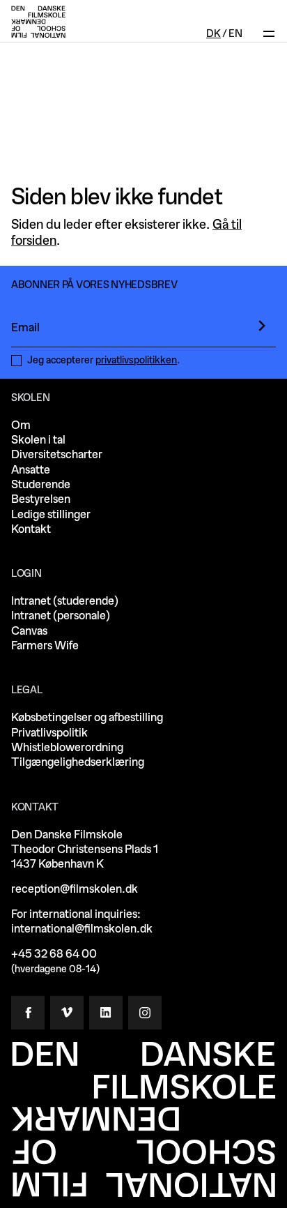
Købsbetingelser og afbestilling (87, 717)
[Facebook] (28, 1012)
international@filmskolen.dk (82, 928)
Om (21, 425)
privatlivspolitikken (136, 360)
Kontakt (31, 529)
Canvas (29, 630)
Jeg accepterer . (103, 360)
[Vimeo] (67, 1012)
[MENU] (269, 22)
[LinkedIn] (106, 1012)
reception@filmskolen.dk (74, 888)
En (235, 34)
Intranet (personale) (60, 615)
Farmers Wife (45, 645)
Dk (213, 34)
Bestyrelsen (40, 499)
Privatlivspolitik (49, 732)
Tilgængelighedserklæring (77, 762)
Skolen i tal (38, 439)
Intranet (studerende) (64, 600)
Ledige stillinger (51, 514)
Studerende (40, 484)
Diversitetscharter (56, 454)
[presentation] (262, 326)
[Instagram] (145, 1012)
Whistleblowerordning (67, 747)
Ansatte (30, 469)
